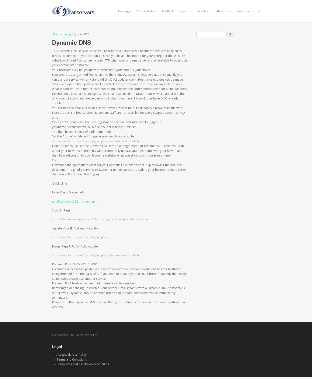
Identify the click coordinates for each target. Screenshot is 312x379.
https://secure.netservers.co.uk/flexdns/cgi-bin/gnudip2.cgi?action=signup (101, 219)
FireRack (168, 11)
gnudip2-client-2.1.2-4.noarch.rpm (75, 201)
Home (56, 34)
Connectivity (145, 11)
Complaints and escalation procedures (82, 364)
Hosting (123, 11)
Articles (203, 11)
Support (184, 11)
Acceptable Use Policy (71, 354)
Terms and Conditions (71, 359)
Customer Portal (248, 11)
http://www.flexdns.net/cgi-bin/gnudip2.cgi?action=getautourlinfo (96, 141)
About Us (222, 11)
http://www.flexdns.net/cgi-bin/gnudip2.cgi (80, 237)
